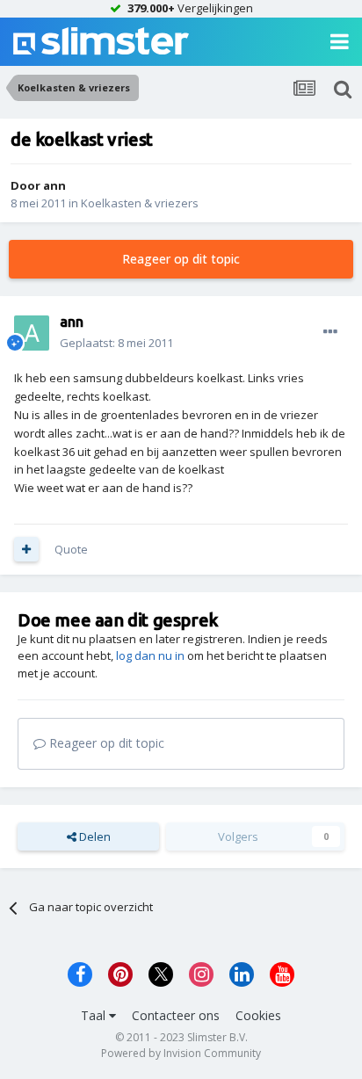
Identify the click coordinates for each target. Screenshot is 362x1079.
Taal (95, 1015)
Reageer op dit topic (181, 258)
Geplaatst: (116, 343)
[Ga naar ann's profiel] (31, 333)
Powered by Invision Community (181, 1053)
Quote (71, 549)
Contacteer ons (176, 1015)
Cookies (258, 1015)
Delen (93, 836)
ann (54, 185)
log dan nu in (150, 655)
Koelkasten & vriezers (140, 203)
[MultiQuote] (26, 549)
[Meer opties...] (330, 332)
